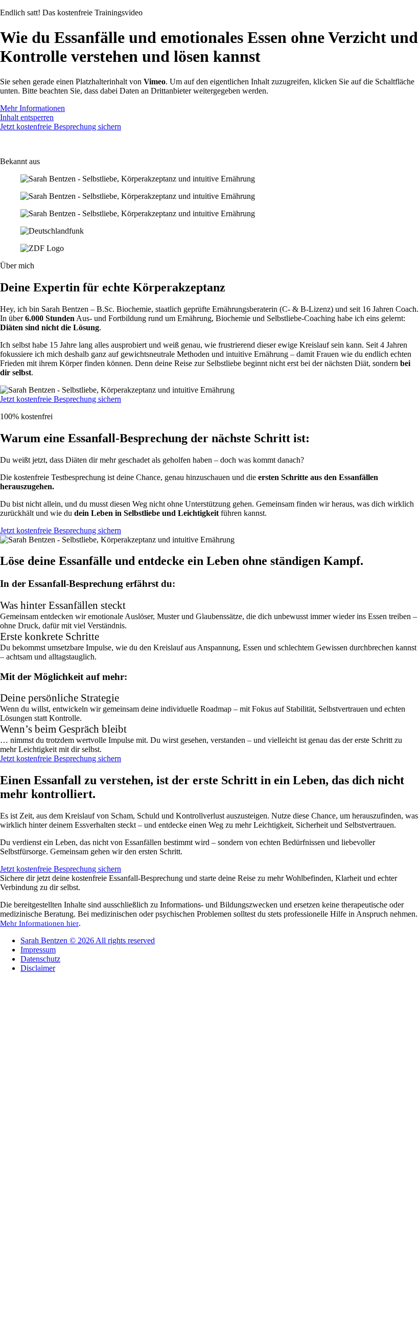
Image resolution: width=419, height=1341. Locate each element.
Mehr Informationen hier (39, 923)
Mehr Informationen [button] (32, 108)
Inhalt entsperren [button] (27, 117)
